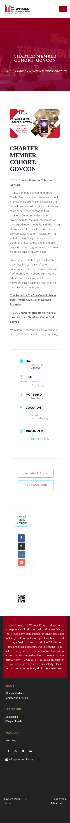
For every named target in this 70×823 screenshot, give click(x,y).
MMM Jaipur (58, 803)
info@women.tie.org (21, 759)
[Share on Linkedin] (21, 554)
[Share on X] (21, 546)
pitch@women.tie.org (52, 668)
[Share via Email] (21, 562)
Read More (37, 398)
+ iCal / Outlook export (36, 485)
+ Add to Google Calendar (36, 473)
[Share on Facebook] (21, 538)
